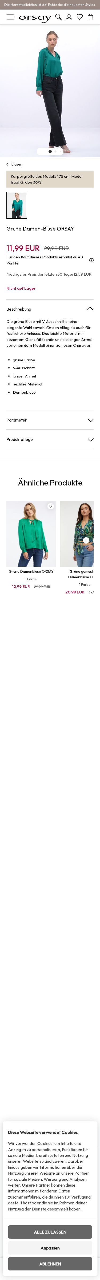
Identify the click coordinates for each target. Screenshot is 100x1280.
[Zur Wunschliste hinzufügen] (50, 506)
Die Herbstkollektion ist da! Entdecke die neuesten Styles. (50, 4)
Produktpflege (19, 439)
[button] (50, 151)
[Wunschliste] (80, 17)
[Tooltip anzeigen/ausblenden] (91, 260)
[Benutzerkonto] (69, 17)
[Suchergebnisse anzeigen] (58, 17)
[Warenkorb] (90, 17)
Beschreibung (18, 309)
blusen (16, 164)
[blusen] (7, 164)
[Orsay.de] (35, 17)
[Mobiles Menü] (10, 17)
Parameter (16, 420)
